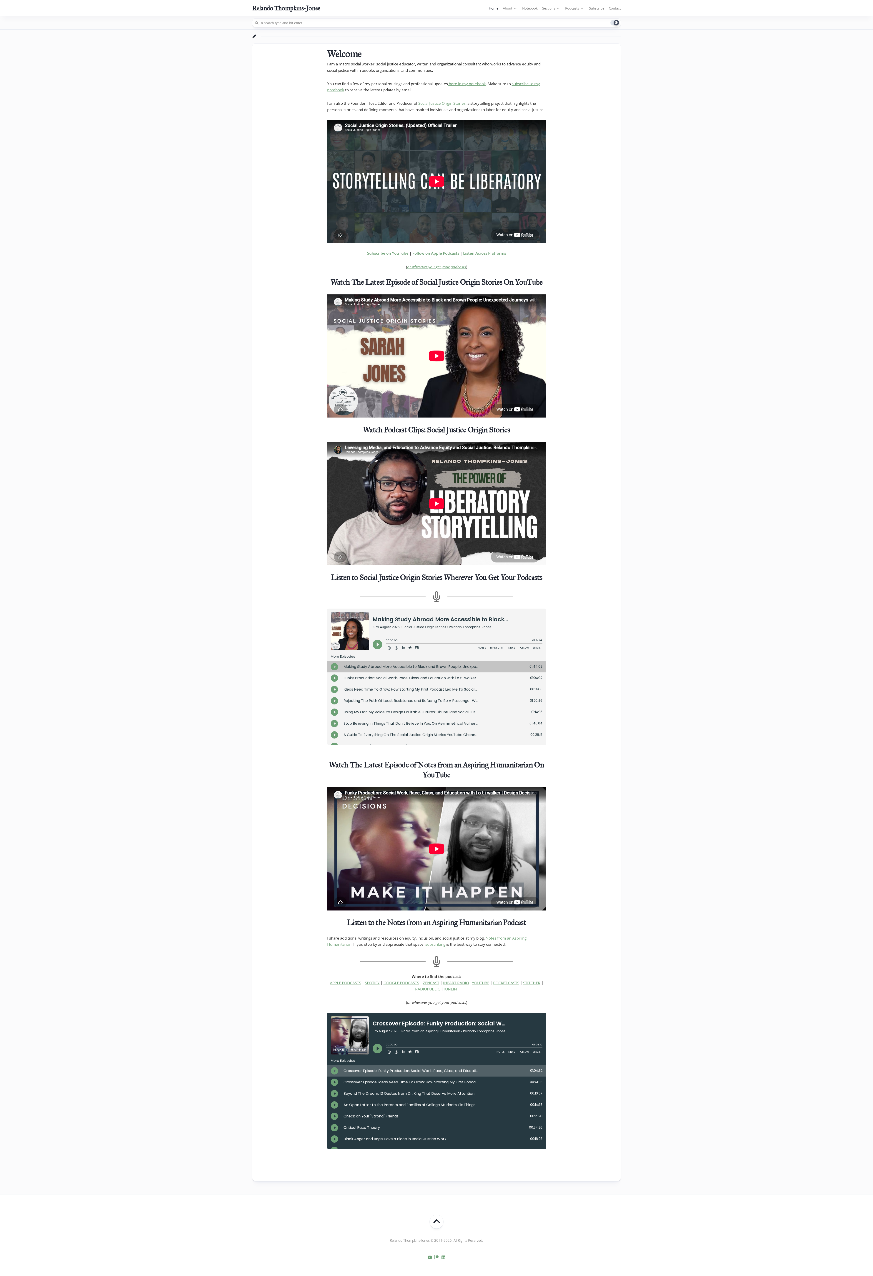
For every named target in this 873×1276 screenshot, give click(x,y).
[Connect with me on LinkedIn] (443, 1257)
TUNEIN (450, 989)
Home (493, 8)
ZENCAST (431, 982)
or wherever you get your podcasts (436, 266)
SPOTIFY (372, 982)
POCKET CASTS (506, 982)
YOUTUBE (480, 982)
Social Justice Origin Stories (442, 103)
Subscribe (596, 8)
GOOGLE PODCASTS (401, 982)
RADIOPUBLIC (427, 989)
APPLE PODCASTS (345, 982)
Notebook (530, 8)
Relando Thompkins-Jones (286, 8)
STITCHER (531, 982)
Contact (615, 8)
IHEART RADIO (456, 982)
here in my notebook (467, 83)
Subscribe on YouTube (388, 253)
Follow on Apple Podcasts (435, 253)
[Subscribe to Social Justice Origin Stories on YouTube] (430, 1257)
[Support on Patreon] (436, 1257)
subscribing (435, 944)
